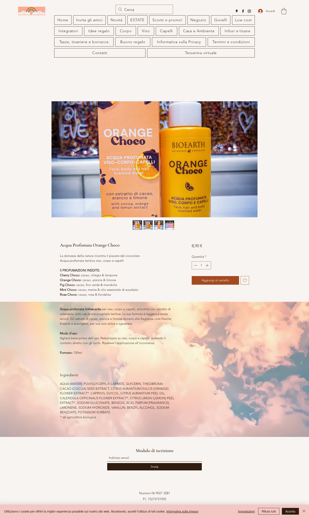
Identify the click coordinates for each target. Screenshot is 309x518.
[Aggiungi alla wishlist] (245, 280)
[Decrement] (195, 265)
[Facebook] (243, 11)
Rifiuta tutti (269, 511)
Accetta (290, 511)
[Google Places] (237, 11)
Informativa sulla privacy (182, 511)
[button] (284, 11)
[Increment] (207, 265)
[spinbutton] (201, 265)
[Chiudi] (303, 511)
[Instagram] (249, 11)
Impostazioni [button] (246, 511)
